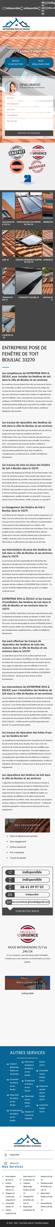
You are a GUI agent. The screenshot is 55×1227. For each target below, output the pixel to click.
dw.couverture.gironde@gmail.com (31, 902)
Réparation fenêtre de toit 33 (46, 1196)
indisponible (11, 8)
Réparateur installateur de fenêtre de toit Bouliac (29, 1068)
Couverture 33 (29, 1180)
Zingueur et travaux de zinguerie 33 (10, 1196)
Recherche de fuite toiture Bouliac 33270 (43, 1093)
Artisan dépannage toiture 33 (10, 1186)
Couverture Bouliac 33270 (43, 1108)
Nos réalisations (41, 63)
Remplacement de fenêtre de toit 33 (47, 1186)
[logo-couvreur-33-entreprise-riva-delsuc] (16, 24)
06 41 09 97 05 (39, 8)
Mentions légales (42, 1223)
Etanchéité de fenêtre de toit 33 (46, 1206)
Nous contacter (15, 63)
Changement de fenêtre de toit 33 (28, 1200)
